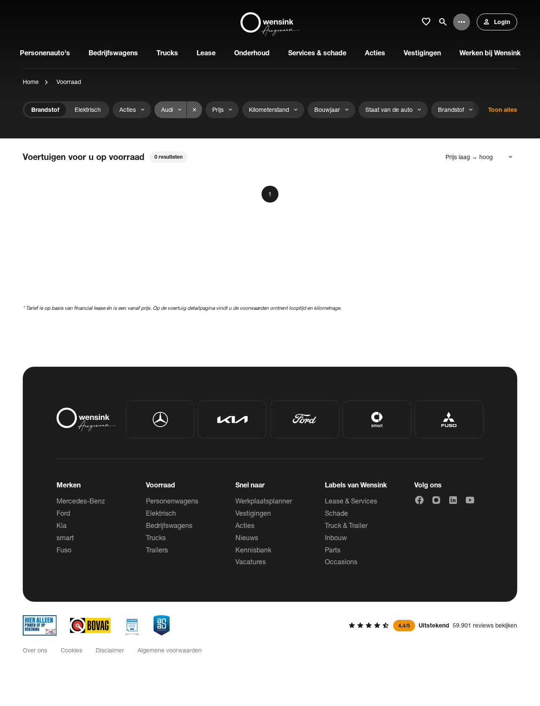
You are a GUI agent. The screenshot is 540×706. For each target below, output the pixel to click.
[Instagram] (436, 500)
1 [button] (270, 193)
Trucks (156, 537)
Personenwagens (172, 501)
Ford (63, 513)
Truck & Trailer (346, 525)
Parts (332, 550)
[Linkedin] (453, 500)
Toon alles (502, 109)
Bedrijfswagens (169, 525)
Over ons (35, 650)
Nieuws (246, 537)
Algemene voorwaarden (170, 650)
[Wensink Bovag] (90, 625)
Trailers (157, 550)
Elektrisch (161, 513)
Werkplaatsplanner (263, 501)
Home (31, 81)
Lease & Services (351, 501)
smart (65, 537)
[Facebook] (419, 500)
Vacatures (250, 561)
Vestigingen (253, 513)
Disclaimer (110, 650)
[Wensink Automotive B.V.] (270, 22)
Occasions (341, 561)
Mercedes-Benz (81, 501)
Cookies (71, 650)
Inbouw (336, 537)
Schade (336, 513)
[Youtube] (470, 500)
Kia (62, 525)
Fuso (64, 550)
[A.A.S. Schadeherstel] (162, 625)
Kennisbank (253, 550)
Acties (244, 525)
